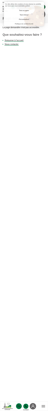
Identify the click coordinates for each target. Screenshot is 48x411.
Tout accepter (24, 10)
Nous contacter (11, 44)
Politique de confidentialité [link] (24, 24)
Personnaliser (24, 19)
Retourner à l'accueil (14, 40)
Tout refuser (24, 15)
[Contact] (25, 406)
